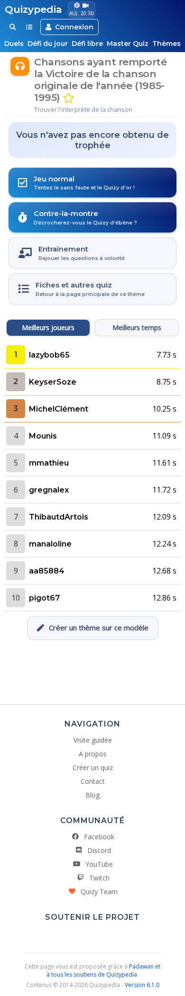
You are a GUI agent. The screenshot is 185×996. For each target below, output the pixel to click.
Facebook (99, 836)
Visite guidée (93, 740)
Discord (99, 850)
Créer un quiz (93, 767)
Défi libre (87, 43)
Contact (93, 781)
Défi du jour (48, 43)
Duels (14, 43)
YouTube (99, 864)
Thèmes (166, 43)
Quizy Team (99, 891)
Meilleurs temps (136, 327)
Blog (92, 794)
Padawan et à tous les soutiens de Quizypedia (103, 970)
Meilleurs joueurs (48, 327)
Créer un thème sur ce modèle (98, 627)
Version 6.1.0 (142, 985)
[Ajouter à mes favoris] (68, 98)
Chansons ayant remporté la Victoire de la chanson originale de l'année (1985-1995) (100, 79)
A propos (93, 753)
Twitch (99, 877)
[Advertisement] (92, 668)
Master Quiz (127, 43)
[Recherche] (12, 27)
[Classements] (29, 27)
